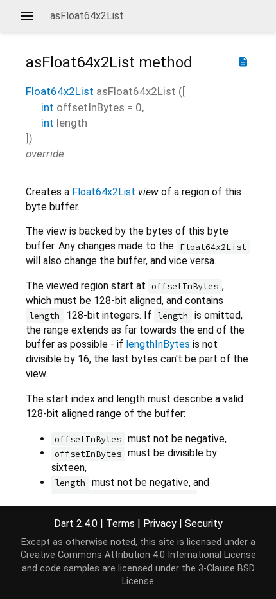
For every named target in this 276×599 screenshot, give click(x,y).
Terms (120, 523)
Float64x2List (60, 91)
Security (204, 523)
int (47, 107)
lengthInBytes (158, 344)
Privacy (160, 523)
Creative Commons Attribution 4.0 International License (138, 555)
